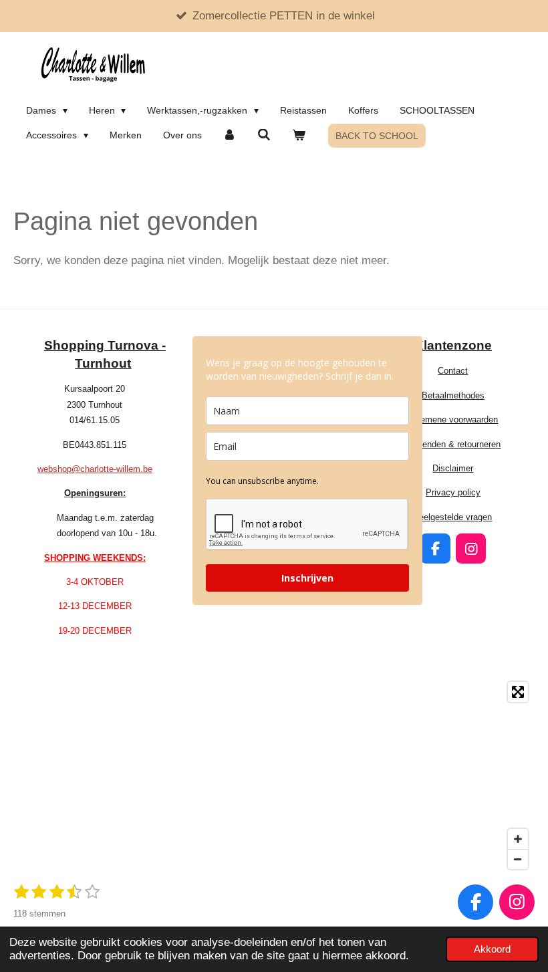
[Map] (274, 775)
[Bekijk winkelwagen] (299, 135)
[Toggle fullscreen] (518, 692)
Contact (453, 371)
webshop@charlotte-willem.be (94, 469)
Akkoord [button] (492, 949)
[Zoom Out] (518, 859)
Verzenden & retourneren (453, 444)
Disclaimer (452, 468)
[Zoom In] (518, 839)
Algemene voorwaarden (453, 419)
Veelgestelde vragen (453, 517)
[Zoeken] (264, 135)
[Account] (230, 135)
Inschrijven (307, 578)
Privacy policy (453, 492)
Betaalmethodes (453, 395)
